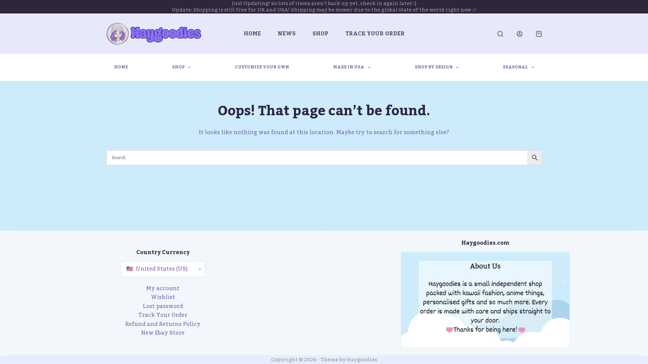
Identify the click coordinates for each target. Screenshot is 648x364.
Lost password (163, 306)
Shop (320, 33)
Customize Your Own (262, 67)
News (287, 33)
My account (163, 288)
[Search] (500, 34)
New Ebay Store (163, 333)
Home (252, 33)
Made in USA (348, 67)
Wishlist (163, 297)
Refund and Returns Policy (162, 324)
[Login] (519, 34)
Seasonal (515, 67)
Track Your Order (375, 33)
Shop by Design (434, 67)
